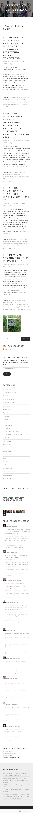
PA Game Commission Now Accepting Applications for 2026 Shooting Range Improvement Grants (16, 564)
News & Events (7, 455)
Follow (7, 374)
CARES (13, 300)
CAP (9, 300)
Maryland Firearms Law (12, 431)
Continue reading (22, 166)
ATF (6, 422)
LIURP (16, 302)
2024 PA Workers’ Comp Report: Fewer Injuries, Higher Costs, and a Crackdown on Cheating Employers (17, 697)
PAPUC (5, 100)
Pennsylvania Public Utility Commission (16, 176)
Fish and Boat (7, 441)
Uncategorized (7, 475)
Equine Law (6, 413)
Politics (5, 461)
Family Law (6, 416)
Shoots (7, 437)
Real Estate (6, 465)
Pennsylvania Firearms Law (13, 434)
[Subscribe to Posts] (3, 349)
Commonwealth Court (12, 736)
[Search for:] (16, 339)
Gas (23, 300)
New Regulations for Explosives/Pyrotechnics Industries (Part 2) (16, 644)
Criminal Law (7, 406)
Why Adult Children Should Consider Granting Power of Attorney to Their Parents (16, 731)
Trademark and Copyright (10, 472)
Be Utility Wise (13, 172)
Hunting (7, 428)
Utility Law (19, 102)
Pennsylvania (7, 241)
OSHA (4, 458)
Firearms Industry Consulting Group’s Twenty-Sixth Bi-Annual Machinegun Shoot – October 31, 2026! (16, 607)
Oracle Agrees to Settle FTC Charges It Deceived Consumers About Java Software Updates (15, 780)
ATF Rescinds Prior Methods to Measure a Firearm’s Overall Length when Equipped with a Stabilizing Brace (17, 531)
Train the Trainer (11, 179)
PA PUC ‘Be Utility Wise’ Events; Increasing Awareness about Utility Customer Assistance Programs (16, 125)
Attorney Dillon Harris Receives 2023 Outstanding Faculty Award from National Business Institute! (16, 714)
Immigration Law (8, 444)
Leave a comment (14, 181)
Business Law (7, 389)
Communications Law (9, 392)
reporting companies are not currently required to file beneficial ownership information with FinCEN (17, 595)
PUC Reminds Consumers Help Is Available (15, 258)
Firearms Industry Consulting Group (13, 499)
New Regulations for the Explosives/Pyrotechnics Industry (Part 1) (15, 651)
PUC (13, 102)
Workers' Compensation (10, 482)
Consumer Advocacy (9, 402)
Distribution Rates (14, 97)
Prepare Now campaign (10, 307)
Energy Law (25, 97)
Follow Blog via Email (15, 357)
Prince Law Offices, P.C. (15, 489)
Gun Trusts (8, 425)
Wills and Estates (8, 478)
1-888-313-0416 (7, 755)
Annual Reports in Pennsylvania (14, 583)
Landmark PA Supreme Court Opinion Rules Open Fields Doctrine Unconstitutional (16, 557)
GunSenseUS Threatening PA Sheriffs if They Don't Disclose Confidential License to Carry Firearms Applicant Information (16, 796)
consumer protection (15, 239)
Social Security (7, 468)
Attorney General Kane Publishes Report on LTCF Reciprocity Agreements (16, 774)
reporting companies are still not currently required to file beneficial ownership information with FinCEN (16, 588)
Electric (19, 300)
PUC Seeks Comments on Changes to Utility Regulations (16, 194)
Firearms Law (7, 419)
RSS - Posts (8, 349)
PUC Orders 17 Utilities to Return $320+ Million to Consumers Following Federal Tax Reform (13, 48)
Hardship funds (8, 302)
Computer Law (7, 396)
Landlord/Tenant (8, 448)
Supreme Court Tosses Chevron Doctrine (17, 668)
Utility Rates (15, 104)
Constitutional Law (8, 399)
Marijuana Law (7, 451)
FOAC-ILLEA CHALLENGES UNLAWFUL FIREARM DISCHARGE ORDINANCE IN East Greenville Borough (17, 663)
